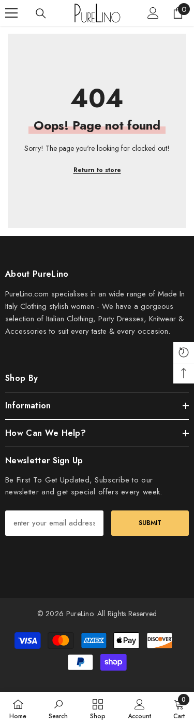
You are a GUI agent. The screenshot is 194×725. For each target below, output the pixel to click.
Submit (150, 523)
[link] (58, 708)
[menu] (11, 13)
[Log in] (153, 13)
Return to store (97, 170)
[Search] (41, 13)
